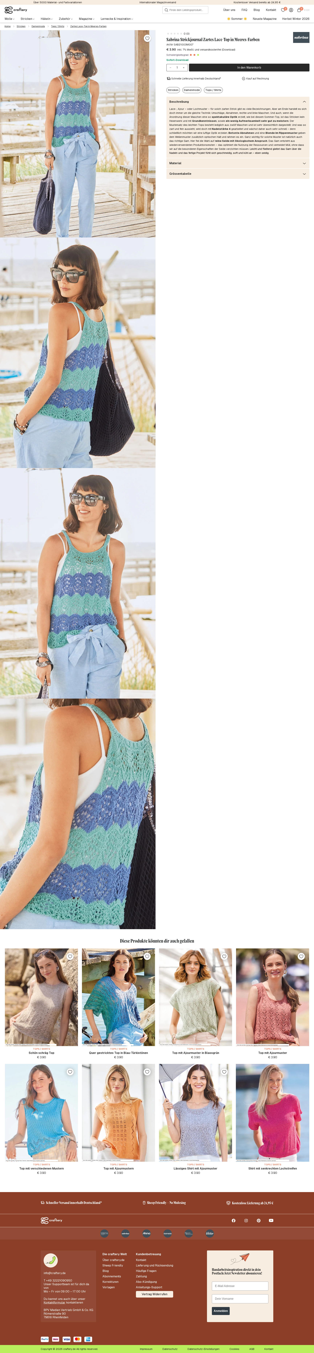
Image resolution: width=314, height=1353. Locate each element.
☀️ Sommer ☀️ (237, 19)
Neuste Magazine (265, 19)
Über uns (229, 10)
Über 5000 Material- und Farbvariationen (57, 2)
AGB (251, 1349)
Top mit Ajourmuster (272, 1053)
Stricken (21, 26)
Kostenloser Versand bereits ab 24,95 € (257, 2)
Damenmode (38, 26)
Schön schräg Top (41, 1053)
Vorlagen (108, 1287)
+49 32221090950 (59, 1280)
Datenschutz (170, 1349)
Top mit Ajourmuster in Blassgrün (195, 1053)
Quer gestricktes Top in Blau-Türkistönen (118, 1053)
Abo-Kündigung (146, 1282)
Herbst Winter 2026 (295, 19)
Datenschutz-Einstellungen (204, 1349)
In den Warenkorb (249, 67)
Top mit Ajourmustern (118, 1168)
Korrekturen (110, 1282)
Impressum (146, 1349)
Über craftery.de (113, 1260)
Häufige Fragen (146, 1271)
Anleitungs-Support (149, 1287)
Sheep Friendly (112, 1265)
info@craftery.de (55, 1273)
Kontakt (271, 10)
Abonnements (111, 1276)
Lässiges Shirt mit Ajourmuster (195, 1168)
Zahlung (141, 1276)
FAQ (244, 10)
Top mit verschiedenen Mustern (41, 1168)
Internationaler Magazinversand (158, 2)
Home (8, 26)
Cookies (234, 1349)
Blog (256, 10)
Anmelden (221, 1310)
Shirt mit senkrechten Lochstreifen (272, 1168)
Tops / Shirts (57, 26)
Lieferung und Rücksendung (154, 1265)
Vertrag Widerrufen (154, 1294)
